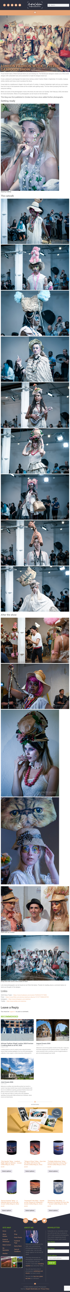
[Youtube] (20, 5)
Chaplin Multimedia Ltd (33, 1289)
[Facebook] (12, 5)
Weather (5, 1253)
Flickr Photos (18, 1237)
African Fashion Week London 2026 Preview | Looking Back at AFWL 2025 (17, 1044)
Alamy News (18, 1246)
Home (4, 1231)
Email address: (52, 1255)
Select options (6, 1171)
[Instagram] (4, 5)
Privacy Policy (45, 1289)
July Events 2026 (7, 1082)
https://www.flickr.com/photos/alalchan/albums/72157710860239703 (27, 997)
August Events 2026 (43, 1043)
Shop (15, 1234)
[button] (35, 12)
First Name (51, 1241)
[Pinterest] (16, 5)
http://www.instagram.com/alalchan (20, 999)
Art (15, 1231)
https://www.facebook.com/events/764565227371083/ (30, 995)
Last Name (51, 1248)
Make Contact (7, 1245)
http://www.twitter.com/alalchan (16, 1001)
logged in (12, 1011)
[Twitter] (8, 5)
